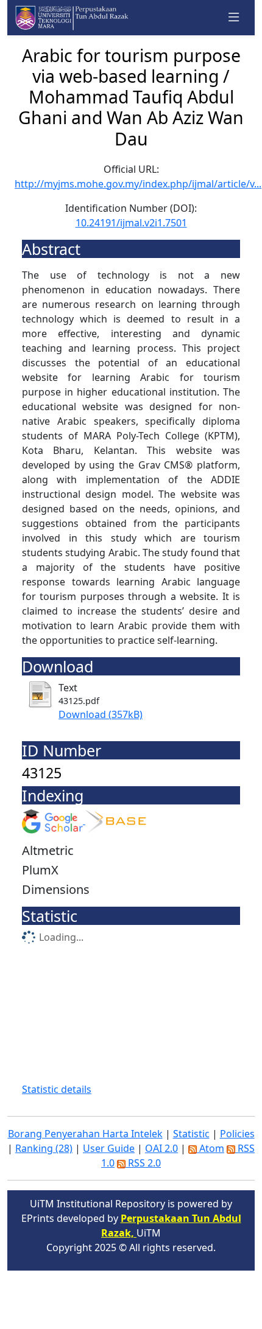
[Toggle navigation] (234, 17)
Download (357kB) (100, 714)
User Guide (109, 1148)
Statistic (191, 1133)
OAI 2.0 (161, 1148)
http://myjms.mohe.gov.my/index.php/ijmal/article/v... (138, 183)
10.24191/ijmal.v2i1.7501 (131, 222)
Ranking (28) (44, 1148)
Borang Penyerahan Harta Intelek (85, 1133)
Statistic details (56, 1089)
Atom (210, 1148)
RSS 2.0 (143, 1163)
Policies (237, 1133)
